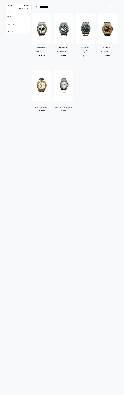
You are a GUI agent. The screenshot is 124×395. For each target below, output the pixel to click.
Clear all (25, 5)
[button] (18, 24)
